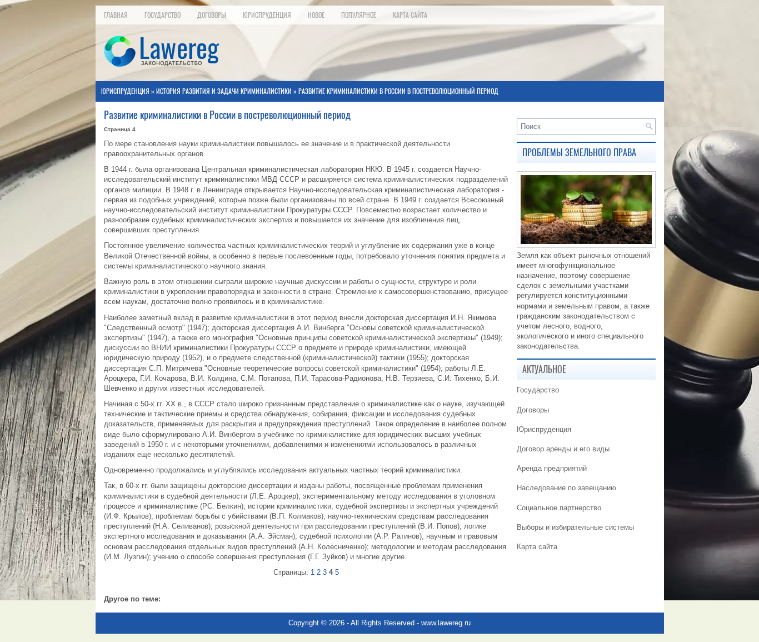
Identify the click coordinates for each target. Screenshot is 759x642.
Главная (116, 15)
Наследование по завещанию (566, 488)
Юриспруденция (267, 15)
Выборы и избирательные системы (575, 527)
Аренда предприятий (552, 468)
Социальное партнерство (559, 508)
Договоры (211, 15)
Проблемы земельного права (579, 152)
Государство (162, 15)
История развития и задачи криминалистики (224, 91)
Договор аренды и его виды (563, 449)
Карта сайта (410, 15)
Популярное (358, 15)
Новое (316, 15)
